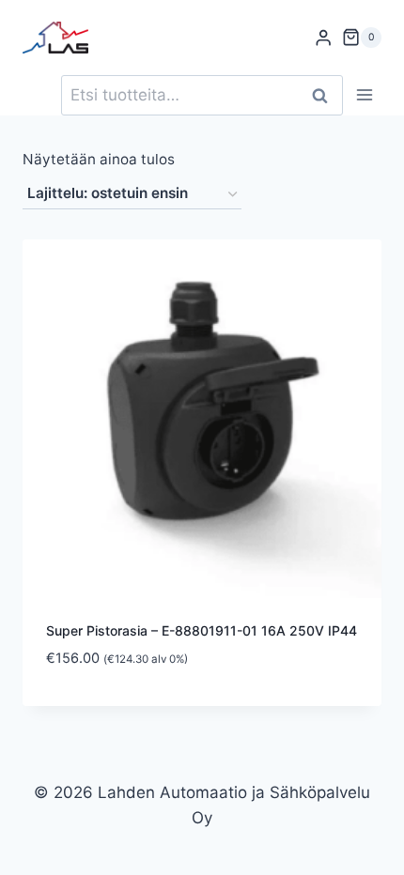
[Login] (323, 38)
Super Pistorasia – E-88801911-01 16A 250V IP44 (201, 630)
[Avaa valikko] (364, 95)
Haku (325, 95)
